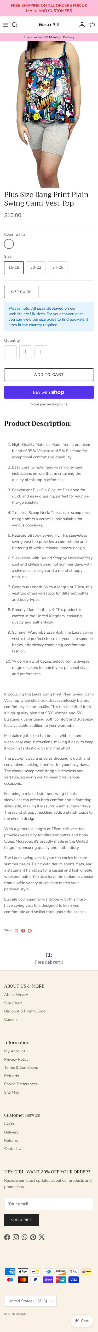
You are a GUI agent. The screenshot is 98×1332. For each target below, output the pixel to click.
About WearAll (17, 994)
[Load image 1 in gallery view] (49, 114)
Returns (11, 1140)
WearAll (21, 1314)
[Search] (17, 25)
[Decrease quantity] (10, 351)
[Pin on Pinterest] (30, 931)
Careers (11, 1019)
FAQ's (9, 1124)
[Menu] (5, 25)
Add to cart (49, 374)
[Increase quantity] (40, 351)
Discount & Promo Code (24, 1011)
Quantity (12, 340)
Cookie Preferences (21, 1084)
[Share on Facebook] (23, 931)
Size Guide (21, 292)
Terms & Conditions (21, 1067)
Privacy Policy (16, 1059)
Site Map (12, 1092)
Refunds (11, 1075)
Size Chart (13, 1003)
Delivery (11, 1132)
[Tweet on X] (17, 931)
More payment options (49, 404)
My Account (14, 1051)
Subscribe (21, 1220)
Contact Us (13, 1148)
